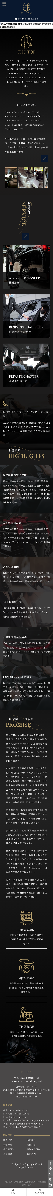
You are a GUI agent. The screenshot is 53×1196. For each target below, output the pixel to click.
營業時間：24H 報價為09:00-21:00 (21, 1126)
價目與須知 (9, 1149)
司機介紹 (31, 1144)
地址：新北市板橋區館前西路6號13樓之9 (23, 1123)
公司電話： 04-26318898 (16, 1113)
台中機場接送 (18, 1182)
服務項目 (31, 1139)
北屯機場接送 (41, 1182)
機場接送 (8, 1182)
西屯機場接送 (30, 1182)
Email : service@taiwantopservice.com (26, 1120)
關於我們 (7, 1139)
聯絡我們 (31, 1153)
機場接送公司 (26, 1185)
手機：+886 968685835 (15, 1110)
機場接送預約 (33, 1149)
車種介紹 (7, 1144)
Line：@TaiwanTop (14, 1116)
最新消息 (7, 1153)
